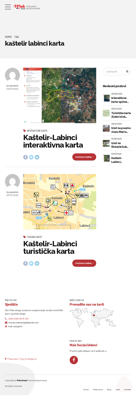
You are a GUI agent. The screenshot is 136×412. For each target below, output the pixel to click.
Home (8, 37)
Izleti (118, 389)
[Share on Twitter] (31, 157)
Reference (98, 389)
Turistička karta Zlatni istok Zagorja (121, 115)
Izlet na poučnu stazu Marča (121, 129)
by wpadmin (12, 85)
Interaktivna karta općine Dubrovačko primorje (119, 100)
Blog (109, 389)
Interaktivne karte (37, 130)
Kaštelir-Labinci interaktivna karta (53, 141)
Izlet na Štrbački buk (119, 145)
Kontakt (127, 389)
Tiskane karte (34, 236)
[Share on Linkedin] (37, 157)
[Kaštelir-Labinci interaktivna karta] (59, 95)
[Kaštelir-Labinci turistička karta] (59, 201)
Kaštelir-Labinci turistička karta (50, 247)
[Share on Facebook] (25, 157)
